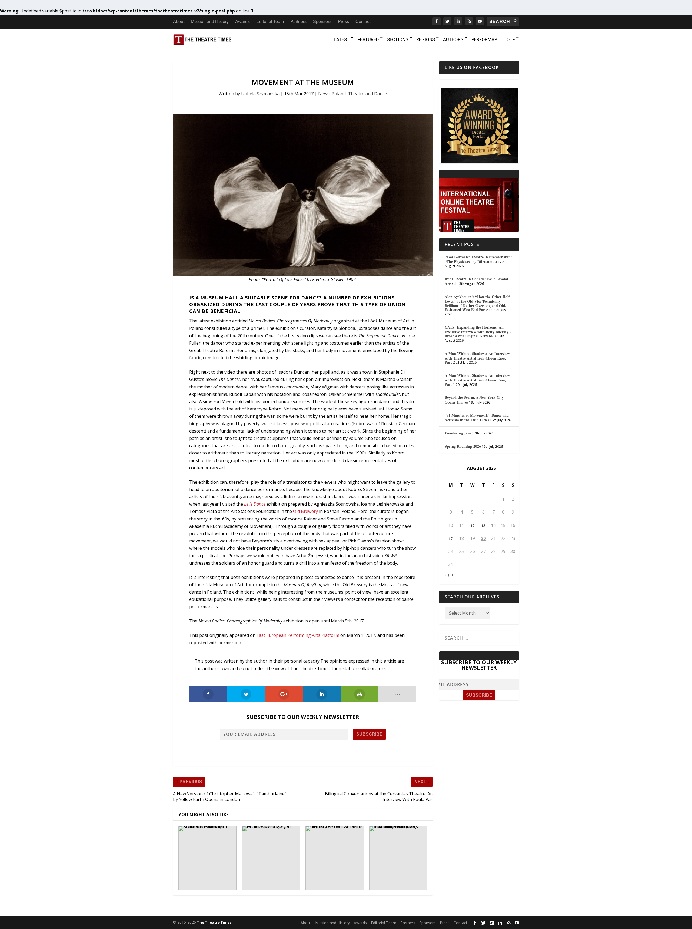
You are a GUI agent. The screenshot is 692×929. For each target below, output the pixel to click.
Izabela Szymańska (260, 94)
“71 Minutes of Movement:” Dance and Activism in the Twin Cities (477, 417)
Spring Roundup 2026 (463, 446)
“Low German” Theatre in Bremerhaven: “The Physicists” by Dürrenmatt (478, 259)
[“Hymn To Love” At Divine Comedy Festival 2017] (334, 858)
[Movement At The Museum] (303, 195)
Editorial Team (270, 21)
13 (483, 525)
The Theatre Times (214, 922)
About (178, 21)
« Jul (449, 575)
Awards (242, 21)
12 (472, 525)
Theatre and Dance (367, 94)
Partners (298, 21)
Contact (362, 21)
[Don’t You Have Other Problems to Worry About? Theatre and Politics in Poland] (207, 858)
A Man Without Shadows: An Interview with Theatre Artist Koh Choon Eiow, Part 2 (477, 358)
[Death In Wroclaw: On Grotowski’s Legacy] (271, 858)
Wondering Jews (458, 433)
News (324, 94)
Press (343, 21)
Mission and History (210, 21)
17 (451, 538)
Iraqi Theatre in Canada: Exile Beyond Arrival (476, 281)
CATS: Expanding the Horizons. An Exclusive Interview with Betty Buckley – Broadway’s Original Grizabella (478, 331)
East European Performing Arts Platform (298, 635)
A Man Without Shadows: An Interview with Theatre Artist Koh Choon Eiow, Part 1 (477, 380)
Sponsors (322, 21)
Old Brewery (305, 511)
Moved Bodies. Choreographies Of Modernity (290, 321)
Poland (339, 94)
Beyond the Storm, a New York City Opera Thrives (474, 399)
